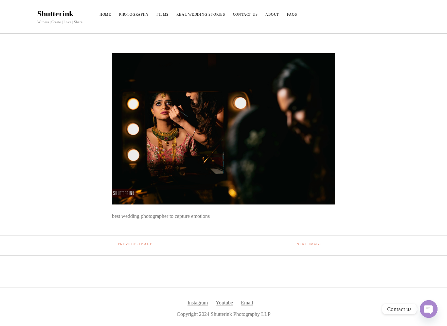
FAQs (292, 14)
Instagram (198, 302)
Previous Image (135, 244)
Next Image (309, 244)
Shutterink (55, 13)
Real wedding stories (200, 14)
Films (162, 14)
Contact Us (245, 14)
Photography (134, 14)
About (272, 14)
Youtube (224, 302)
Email (247, 302)
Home (105, 14)
